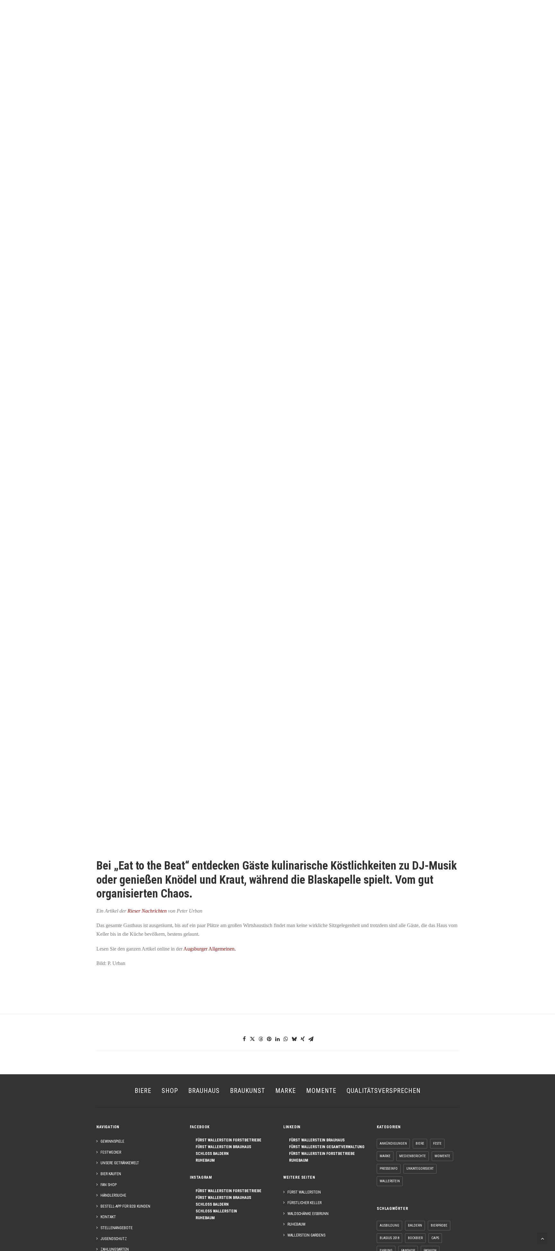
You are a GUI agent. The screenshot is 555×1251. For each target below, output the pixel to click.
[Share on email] (311, 1039)
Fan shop (109, 1185)
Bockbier (415, 1238)
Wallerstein (390, 1181)
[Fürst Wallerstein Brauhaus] (279, 19)
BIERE (159, 19)
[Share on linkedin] (277, 1039)
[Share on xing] (302, 1039)
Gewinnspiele (112, 1141)
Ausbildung (389, 1225)
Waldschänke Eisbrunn (308, 1213)
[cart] (540, 19)
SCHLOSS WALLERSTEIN (215, 1211)
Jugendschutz (114, 1239)
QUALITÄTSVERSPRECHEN (384, 1091)
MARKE (312, 19)
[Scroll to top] (542, 1238)
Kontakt (108, 1217)
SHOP (180, 19)
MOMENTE (365, 19)
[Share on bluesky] (294, 1039)
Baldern (415, 1225)
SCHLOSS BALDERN (211, 1153)
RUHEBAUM (204, 1160)
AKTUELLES (397, 19)
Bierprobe (439, 1225)
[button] (16, 19)
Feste (437, 1143)
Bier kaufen (111, 1174)
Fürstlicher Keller (304, 1203)
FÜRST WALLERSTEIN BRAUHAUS (222, 1147)
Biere (420, 1143)
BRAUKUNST (240, 19)
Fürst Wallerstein (304, 1192)
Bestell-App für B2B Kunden (125, 1206)
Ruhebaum (296, 1224)
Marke (385, 1156)
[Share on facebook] (244, 1039)
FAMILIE (337, 19)
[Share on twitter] (252, 1039)
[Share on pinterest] (269, 1039)
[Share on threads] (261, 1039)
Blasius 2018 (389, 1238)
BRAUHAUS (206, 19)
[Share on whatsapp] (286, 1039)
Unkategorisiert (420, 1168)
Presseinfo (389, 1168)
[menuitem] (16, 19)
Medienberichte (412, 1156)
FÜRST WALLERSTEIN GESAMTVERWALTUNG (325, 1147)
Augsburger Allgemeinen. (209, 949)
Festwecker (111, 1152)
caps (435, 1238)
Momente (442, 1156)
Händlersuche (113, 1195)
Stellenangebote (117, 1228)
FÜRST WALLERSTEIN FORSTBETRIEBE (227, 1140)
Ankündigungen (393, 1143)
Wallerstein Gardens (306, 1235)
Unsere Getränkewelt (120, 1163)
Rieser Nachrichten (147, 911)
